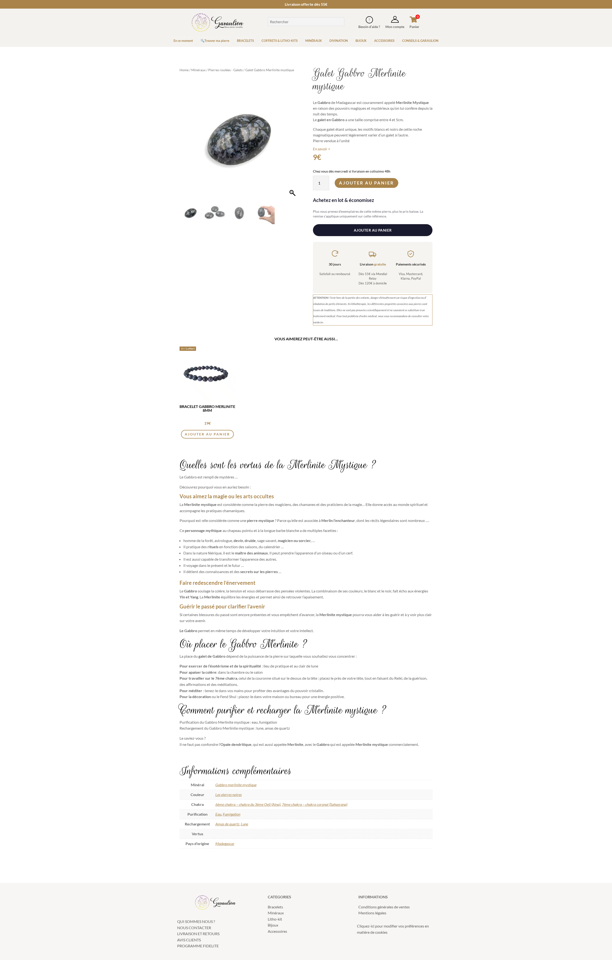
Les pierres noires (228, 794)
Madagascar (225, 843)
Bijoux (273, 925)
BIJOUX (360, 41)
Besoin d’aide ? (369, 27)
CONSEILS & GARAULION (420, 41)
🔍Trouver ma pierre (215, 41)
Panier (414, 27)
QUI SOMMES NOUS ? (196, 921)
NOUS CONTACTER (194, 927)
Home (184, 70)
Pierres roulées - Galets (225, 70)
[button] (293, 142)
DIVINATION (338, 41)
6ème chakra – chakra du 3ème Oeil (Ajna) (247, 804)
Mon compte (394, 27)
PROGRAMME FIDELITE (198, 946)
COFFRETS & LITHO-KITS (280, 41)
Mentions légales (372, 913)
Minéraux (198, 70)
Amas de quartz (227, 824)
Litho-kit (275, 919)
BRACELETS (245, 41)
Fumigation (231, 814)
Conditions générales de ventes (384, 907)
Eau (218, 814)
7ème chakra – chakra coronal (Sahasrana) (314, 804)
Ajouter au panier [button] (207, 434)
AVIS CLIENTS (189, 940)
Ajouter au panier (366, 182)
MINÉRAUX (313, 41)
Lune (244, 824)
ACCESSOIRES (384, 41)
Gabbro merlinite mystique (236, 784)
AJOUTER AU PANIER (373, 230)
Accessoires (277, 931)
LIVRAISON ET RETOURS (198, 933)
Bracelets (275, 907)
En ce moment (183, 41)
